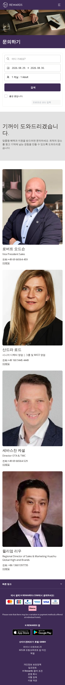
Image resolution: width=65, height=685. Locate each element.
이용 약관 (32, 680)
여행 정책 (32, 677)
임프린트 (32, 667)
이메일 (6, 263)
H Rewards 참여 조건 (32, 670)
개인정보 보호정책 (32, 664)
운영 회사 (32, 674)
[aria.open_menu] (59, 5)
